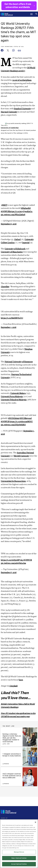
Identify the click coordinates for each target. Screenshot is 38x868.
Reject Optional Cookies (19, 858)
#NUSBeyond (26, 418)
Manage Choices (19, 852)
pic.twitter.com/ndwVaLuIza (13, 563)
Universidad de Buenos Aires (13, 481)
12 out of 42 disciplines (21, 80)
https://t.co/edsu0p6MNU (21, 421)
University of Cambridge (10, 128)
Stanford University (22, 108)
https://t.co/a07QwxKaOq (20, 211)
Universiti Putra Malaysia (12, 396)
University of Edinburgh (15, 248)
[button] (31, 14)
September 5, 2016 (8, 327)
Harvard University (9, 112)
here (21, 680)
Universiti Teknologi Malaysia (13, 399)
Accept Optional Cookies (19, 864)
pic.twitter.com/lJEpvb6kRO (13, 424)
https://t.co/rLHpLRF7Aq (12, 560)
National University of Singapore (19, 361)
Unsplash (13, 686)
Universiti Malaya (18, 393)
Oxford (17, 239)
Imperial (26, 242)
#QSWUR (5, 211)
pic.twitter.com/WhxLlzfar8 (13, 214)
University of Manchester (12, 252)
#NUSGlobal (13, 418)
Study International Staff (9, 46)
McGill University (21, 456)
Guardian (5, 286)
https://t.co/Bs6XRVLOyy (12, 318)
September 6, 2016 (8, 224)
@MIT (4, 205)
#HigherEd (26, 208)
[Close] (35, 822)
